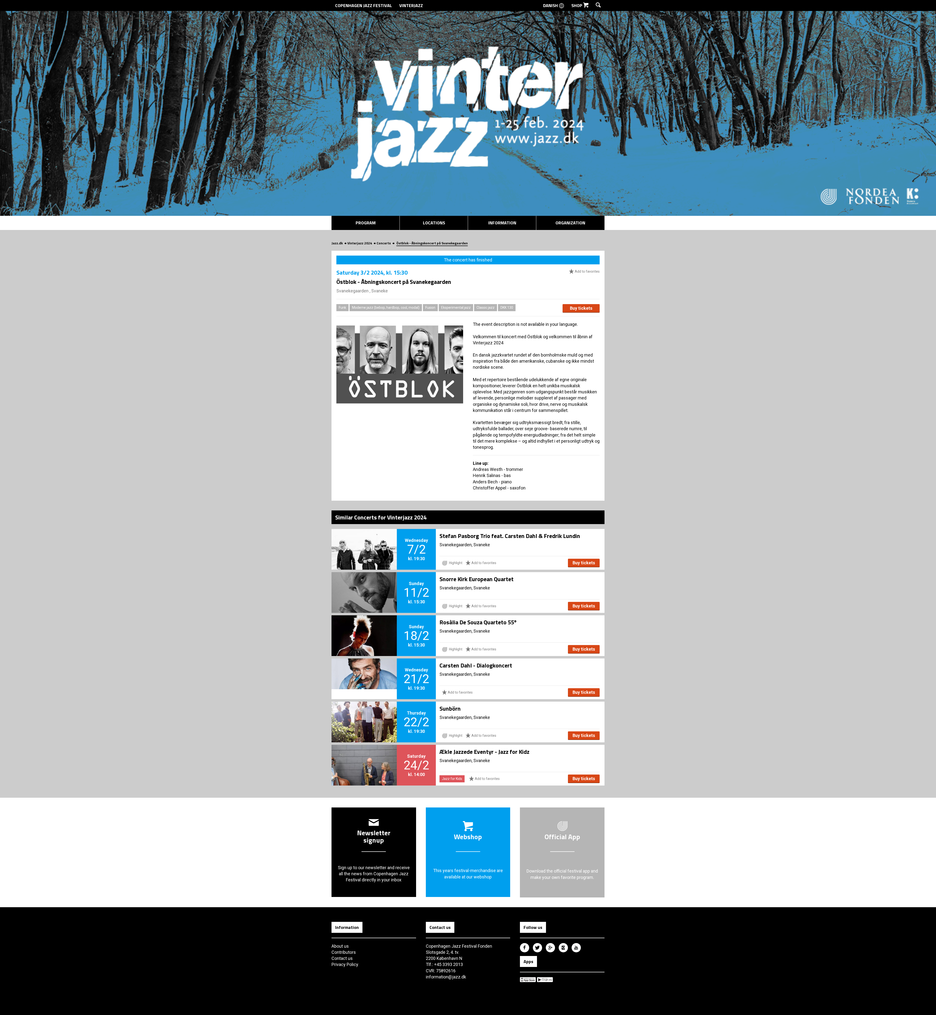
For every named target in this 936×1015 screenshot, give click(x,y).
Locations (434, 222)
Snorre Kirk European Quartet (476, 579)
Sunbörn (450, 708)
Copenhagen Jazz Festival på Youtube (576, 947)
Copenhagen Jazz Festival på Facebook (524, 947)
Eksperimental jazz (456, 307)
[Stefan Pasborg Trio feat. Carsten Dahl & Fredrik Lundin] (364, 541)
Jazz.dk (337, 243)
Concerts (384, 243)
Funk (342, 307)
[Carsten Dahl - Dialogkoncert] (364, 670)
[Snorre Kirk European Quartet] (364, 584)
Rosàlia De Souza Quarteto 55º (478, 622)
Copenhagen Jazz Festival (363, 5)
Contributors (344, 952)
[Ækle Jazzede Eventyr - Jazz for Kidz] (364, 757)
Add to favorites (587, 271)
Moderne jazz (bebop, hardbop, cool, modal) (385, 307)
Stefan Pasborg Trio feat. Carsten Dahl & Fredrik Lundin (509, 535)
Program (366, 222)
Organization (570, 222)
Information (502, 222)
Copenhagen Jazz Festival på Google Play (545, 979)
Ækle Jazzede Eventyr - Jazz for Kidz (484, 751)
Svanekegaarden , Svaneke (362, 290)
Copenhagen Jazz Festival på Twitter (537, 947)
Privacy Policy (345, 964)
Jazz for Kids (452, 779)
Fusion (430, 307)
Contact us (342, 958)
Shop (577, 5)
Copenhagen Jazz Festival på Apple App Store (528, 979)
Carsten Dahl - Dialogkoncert (475, 665)
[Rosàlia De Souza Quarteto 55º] (364, 627)
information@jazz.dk (446, 976)
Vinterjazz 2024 (359, 243)
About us (340, 946)
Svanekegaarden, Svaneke (464, 544)
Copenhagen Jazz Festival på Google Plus (550, 947)
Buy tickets (581, 308)
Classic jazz (486, 307)
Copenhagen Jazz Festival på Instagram (563, 947)
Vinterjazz (411, 5)
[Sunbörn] (364, 714)
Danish (551, 5)
